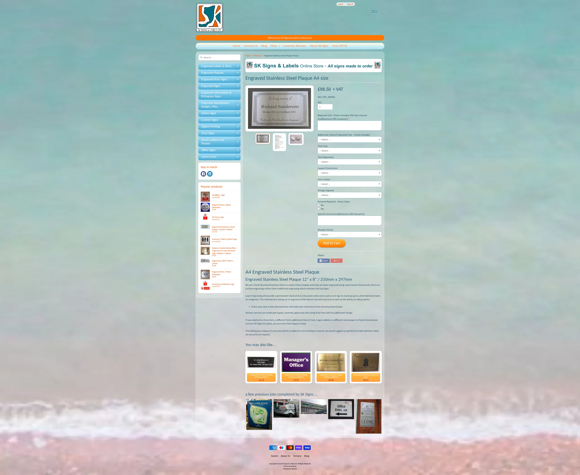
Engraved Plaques (221, 73)
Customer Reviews (294, 46)
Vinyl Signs (221, 134)
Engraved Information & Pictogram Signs (216, 94)
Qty (319, 102)
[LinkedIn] (210, 174)
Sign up (350, 4)
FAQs (276, 47)
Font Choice (324, 179)
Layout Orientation (328, 168)
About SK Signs (319, 46)
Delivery (297, 455)
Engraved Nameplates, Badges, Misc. (221, 105)
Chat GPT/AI (339, 46)
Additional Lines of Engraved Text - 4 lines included (344, 134)
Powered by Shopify (290, 469)
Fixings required (326, 190)
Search (274, 455)
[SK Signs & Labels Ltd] (210, 17)
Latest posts (221, 157)
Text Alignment (326, 157)
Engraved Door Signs (221, 80)
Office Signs (221, 151)
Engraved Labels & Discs (221, 67)
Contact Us (251, 46)
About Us (285, 455)
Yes (322, 208)
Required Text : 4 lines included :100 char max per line (342, 117)
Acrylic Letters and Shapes (221, 141)
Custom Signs (209, 120)
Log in (340, 4)
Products (257, 55)
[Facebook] (203, 174)
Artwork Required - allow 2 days (334, 201)
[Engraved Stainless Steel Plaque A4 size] (262, 138)
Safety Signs (221, 114)
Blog (264, 46)
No (322, 205)
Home (236, 46)
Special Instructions (341, 213)
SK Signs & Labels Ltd (289, 464)
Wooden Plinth (325, 229)
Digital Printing (221, 127)
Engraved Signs (221, 87)
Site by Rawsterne (290, 466)
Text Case (323, 145)
